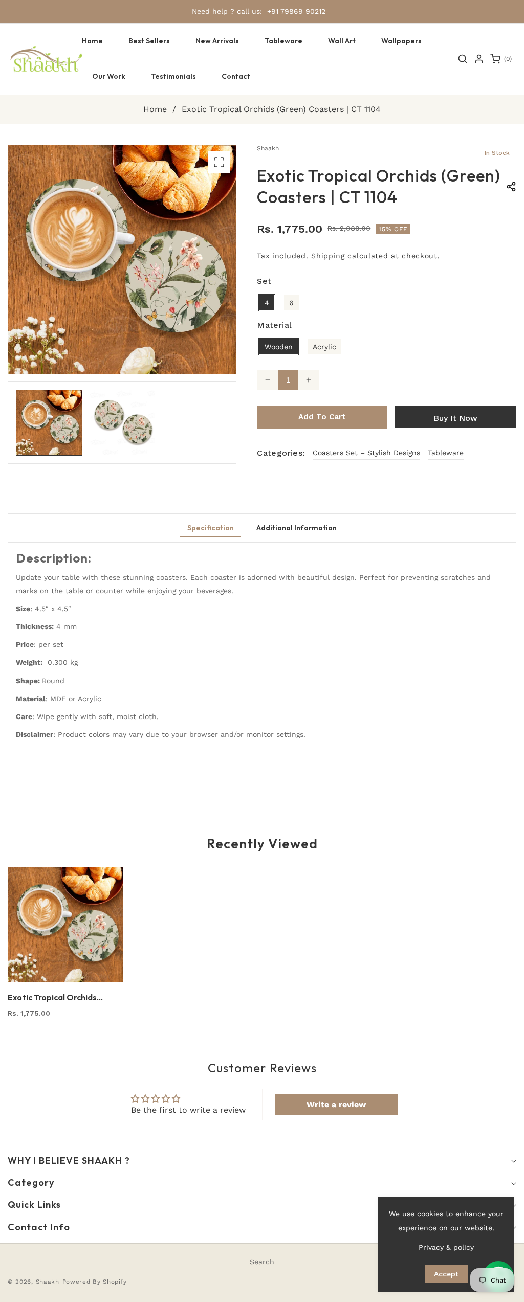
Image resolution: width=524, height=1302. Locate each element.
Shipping (328, 256)
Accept (446, 1274)
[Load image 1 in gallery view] (49, 423)
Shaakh (47, 1281)
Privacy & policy (446, 1247)
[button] (283, 41)
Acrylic (324, 347)
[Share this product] (511, 187)
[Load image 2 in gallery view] (122, 423)
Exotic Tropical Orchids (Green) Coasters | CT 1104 (60, 997)
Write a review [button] (336, 1104)
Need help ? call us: (227, 11)
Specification (210, 527)
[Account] (479, 59)
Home (155, 109)
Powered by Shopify (94, 1281)
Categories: (280, 453)
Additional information (296, 527)
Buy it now (455, 418)
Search (262, 1262)
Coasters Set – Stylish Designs (366, 452)
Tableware (446, 452)
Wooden (279, 347)
